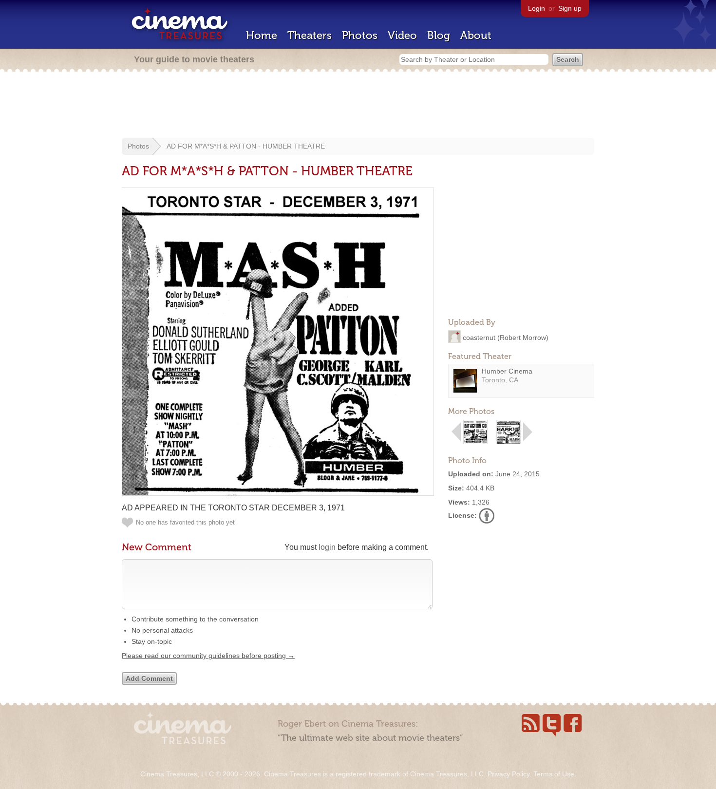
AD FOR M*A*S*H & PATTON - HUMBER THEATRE (246, 146)
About (475, 35)
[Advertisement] (358, 106)
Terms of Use (553, 774)
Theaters (309, 35)
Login (536, 8)
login (327, 547)
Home (261, 35)
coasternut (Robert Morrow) (505, 337)
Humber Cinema (507, 371)
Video (402, 35)
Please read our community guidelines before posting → (208, 655)
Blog (438, 35)
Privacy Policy (508, 774)
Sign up (570, 8)
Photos (359, 35)
